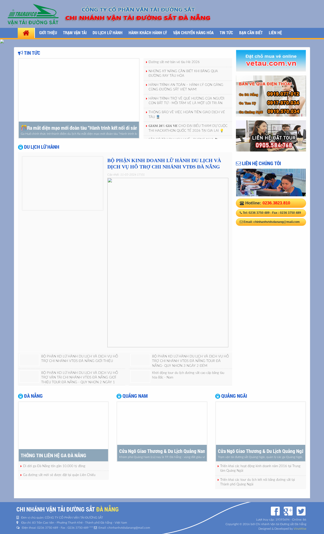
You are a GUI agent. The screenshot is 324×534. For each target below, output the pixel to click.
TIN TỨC (226, 32)
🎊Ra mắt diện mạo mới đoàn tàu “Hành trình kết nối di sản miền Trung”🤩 (79, 127)
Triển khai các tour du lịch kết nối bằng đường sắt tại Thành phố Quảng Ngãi (257, 482)
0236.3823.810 (276, 203)
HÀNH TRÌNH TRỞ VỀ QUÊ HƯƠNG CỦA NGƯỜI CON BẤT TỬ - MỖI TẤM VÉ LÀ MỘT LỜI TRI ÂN (186, 101)
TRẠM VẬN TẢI (75, 32)
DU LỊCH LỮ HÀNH (108, 32)
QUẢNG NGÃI (233, 395)
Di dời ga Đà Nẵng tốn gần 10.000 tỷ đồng (54, 466)
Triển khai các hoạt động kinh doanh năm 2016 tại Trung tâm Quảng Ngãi (260, 469)
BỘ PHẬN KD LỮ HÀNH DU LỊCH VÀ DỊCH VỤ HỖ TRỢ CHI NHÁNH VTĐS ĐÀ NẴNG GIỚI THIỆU (79, 359)
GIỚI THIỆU (48, 32)
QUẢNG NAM (135, 395)
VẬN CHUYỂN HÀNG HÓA (193, 32)
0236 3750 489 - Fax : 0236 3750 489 (275, 213)
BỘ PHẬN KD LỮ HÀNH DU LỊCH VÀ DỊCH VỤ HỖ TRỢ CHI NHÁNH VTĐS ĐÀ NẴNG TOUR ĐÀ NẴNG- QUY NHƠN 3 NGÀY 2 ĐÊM (190, 361)
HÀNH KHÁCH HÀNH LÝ (148, 32)
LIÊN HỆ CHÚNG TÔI (261, 163)
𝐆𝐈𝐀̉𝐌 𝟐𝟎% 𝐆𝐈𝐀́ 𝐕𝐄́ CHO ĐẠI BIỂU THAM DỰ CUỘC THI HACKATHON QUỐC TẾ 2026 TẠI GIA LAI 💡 (188, 128)
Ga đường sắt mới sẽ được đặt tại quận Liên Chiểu (59, 475)
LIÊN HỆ (275, 32)
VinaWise (300, 528)
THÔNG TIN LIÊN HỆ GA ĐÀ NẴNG (53, 455)
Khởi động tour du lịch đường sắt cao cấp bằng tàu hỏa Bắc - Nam (188, 375)
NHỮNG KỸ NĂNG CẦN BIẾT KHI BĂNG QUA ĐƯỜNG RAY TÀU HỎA (183, 74)
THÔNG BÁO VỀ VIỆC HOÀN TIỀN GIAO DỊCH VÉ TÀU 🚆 (187, 115)
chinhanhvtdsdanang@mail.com (276, 222)
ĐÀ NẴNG (33, 395)
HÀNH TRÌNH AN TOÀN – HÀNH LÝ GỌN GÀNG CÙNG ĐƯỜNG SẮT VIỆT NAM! (186, 87)
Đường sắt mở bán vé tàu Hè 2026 (174, 62)
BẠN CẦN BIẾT (251, 32)
